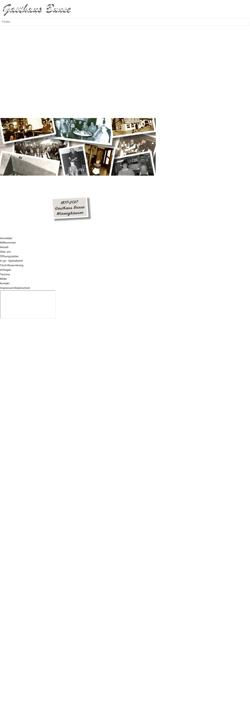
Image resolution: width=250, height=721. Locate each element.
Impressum (7, 288)
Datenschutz (22, 288)
